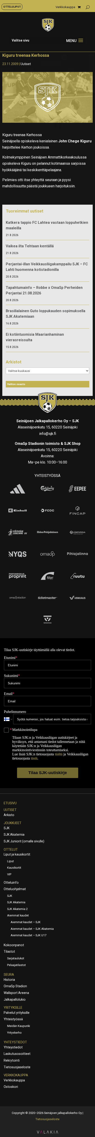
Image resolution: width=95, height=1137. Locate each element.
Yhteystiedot (15, 1042)
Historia (9, 979)
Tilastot (9, 951)
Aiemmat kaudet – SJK (26, 922)
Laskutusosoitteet (17, 1054)
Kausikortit (14, 867)
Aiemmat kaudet (18, 915)
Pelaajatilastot (16, 965)
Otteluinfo (11, 882)
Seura (9, 974)
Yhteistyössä (13, 1019)
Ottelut (11, 849)
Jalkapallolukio (15, 999)
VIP (9, 874)
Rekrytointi (12, 1060)
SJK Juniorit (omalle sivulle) (24, 841)
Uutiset (26, 64)
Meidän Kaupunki (18, 1026)
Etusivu (10, 803)
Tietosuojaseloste (17, 1067)
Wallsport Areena (16, 993)
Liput (10, 861)
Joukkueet (12, 823)
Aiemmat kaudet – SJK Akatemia (32, 929)
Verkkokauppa (65, 7)
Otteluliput (12, 6)
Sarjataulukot (15, 958)
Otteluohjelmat (15, 889)
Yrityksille (13, 1007)
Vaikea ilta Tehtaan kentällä (30, 246)
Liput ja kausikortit (17, 854)
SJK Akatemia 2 (17, 909)
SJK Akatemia (14, 834)
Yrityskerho (14, 1032)
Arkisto (9, 815)
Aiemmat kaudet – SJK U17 (28, 935)
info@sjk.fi (47, 433)
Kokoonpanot (14, 945)
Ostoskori (11, 1087)
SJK (6, 828)
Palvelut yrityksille (17, 1012)
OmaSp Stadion (15, 986)
